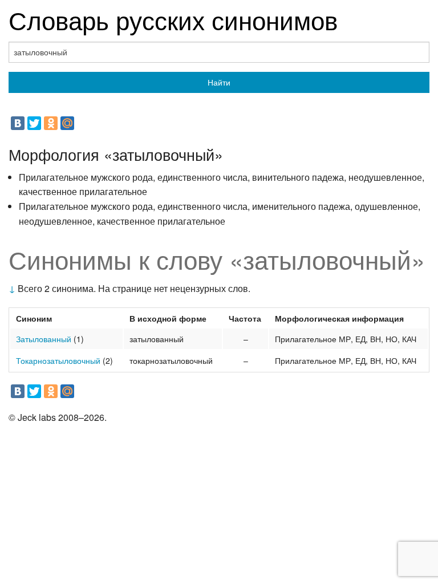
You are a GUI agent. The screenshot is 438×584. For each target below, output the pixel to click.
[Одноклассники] (51, 123)
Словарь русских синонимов (173, 19)
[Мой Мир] (67, 123)
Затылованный (43, 338)
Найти (219, 82)
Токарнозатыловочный (58, 360)
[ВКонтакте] (18, 123)
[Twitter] (34, 123)
